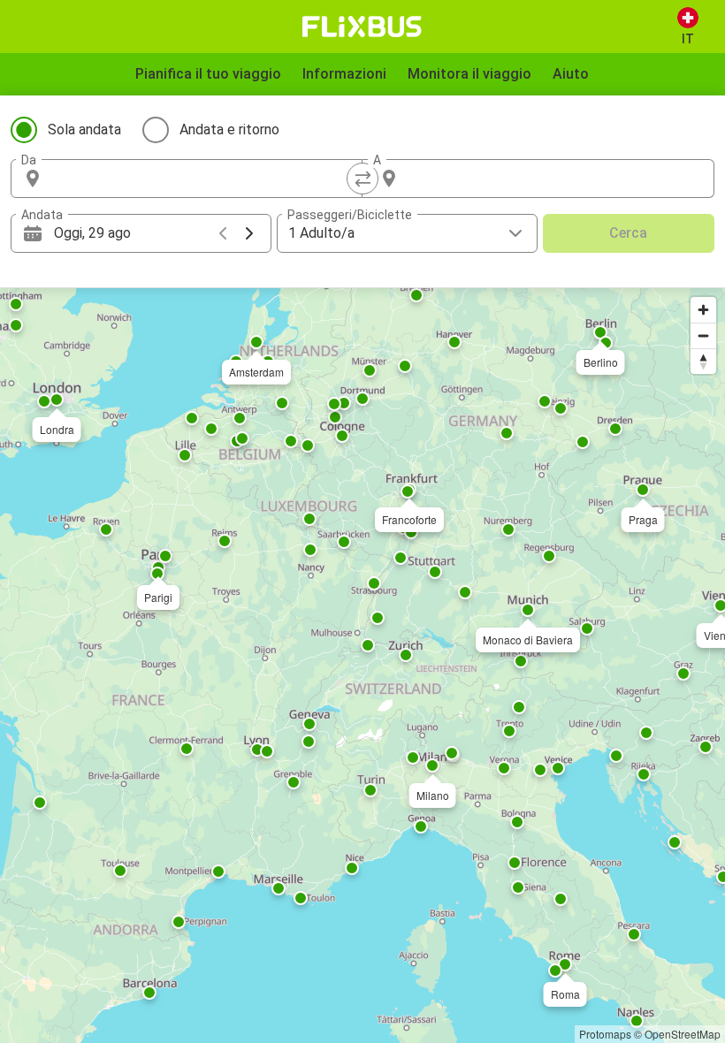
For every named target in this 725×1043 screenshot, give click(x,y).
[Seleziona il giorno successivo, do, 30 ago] (249, 233)
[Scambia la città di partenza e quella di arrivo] (362, 178)
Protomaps (605, 1033)
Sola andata (84, 129)
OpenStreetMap (683, 1033)
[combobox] (202, 178)
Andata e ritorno (229, 129)
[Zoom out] (703, 335)
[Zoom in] (703, 310)
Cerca (628, 233)
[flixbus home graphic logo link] (362, 26)
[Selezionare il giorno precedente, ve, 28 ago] (222, 233)
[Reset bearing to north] (703, 361)
